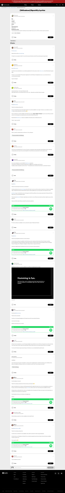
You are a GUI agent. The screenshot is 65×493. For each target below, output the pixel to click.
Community (6, 5)
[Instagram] (55, 473)
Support (33, 474)
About (15, 474)
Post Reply (50, 467)
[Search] (57, 4)
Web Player (34, 476)
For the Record (16, 478)
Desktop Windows (13, 7)
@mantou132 (18, 197)
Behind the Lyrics (19, 117)
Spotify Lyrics (27, 163)
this (12, 111)
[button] (53, 16)
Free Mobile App (34, 478)
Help (25, 5)
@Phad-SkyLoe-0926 (16, 428)
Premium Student (44, 481)
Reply (51, 37)
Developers (25, 476)
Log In (60, 4)
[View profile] (12, 15)
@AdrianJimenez (18, 313)
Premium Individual (44, 474)
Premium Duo (43, 476)
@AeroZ (14, 235)
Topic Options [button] (13, 40)
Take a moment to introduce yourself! (29, 210)
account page (23, 189)
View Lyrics (41, 70)
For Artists (24, 474)
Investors (24, 481)
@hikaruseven (15, 68)
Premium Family (43, 478)
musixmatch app (21, 53)
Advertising (25, 478)
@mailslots (13, 193)
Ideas (39, 5)
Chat (32, 5)
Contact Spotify (34, 481)
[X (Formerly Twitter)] (58, 473)
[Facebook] (61, 473)
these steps (38, 2)
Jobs (14, 476)
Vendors (24, 483)
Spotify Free (43, 483)
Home (7, 7)
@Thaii (14, 183)
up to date (28, 387)
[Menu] (63, 5)
